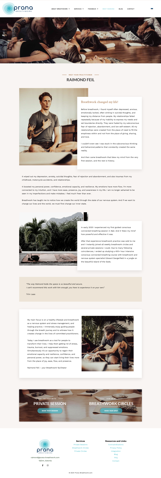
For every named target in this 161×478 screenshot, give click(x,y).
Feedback (92, 9)
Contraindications (115, 445)
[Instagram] (47, 465)
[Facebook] (42, 465)
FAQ (116, 458)
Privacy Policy (116, 448)
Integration (116, 451)
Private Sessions (80, 445)
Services (77, 9)
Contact (130, 9)
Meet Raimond (108, 9)
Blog (121, 9)
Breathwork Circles (80, 448)
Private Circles (80, 451)
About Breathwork (59, 9)
